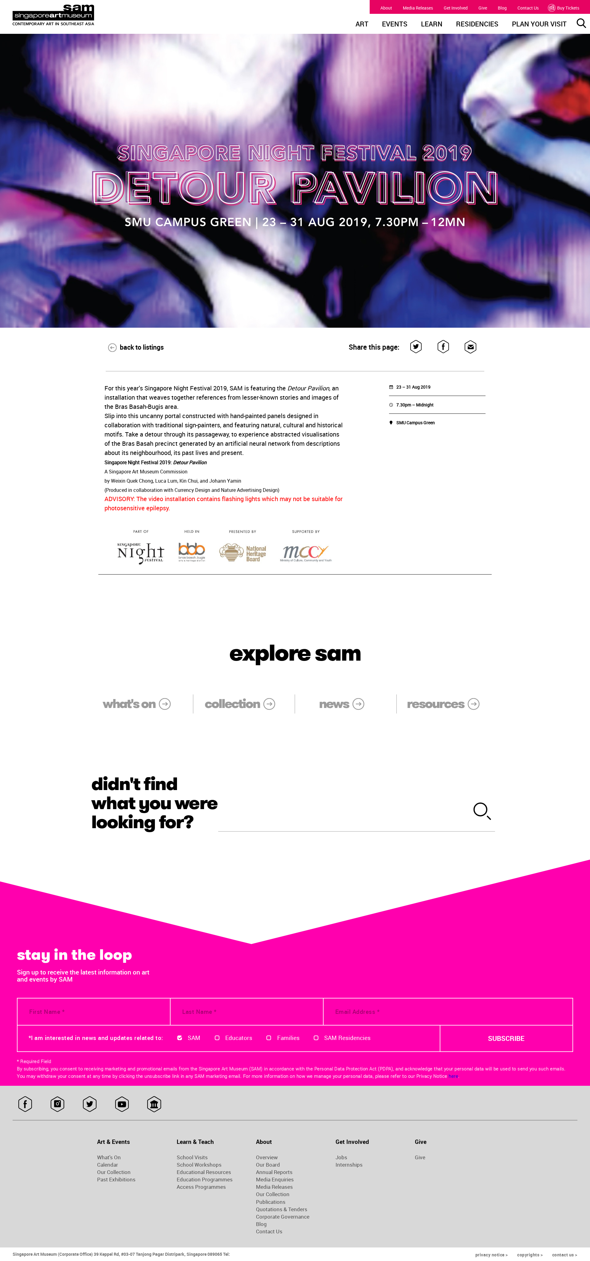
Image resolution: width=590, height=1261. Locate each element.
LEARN (431, 24)
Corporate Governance (282, 1216)
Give (482, 8)
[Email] (470, 347)
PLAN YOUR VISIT (539, 24)
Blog (502, 8)
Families (288, 1038)
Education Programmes (205, 1179)
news (334, 704)
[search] (482, 812)
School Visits (192, 1157)
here (453, 1076)
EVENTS (394, 24)
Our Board (268, 1164)
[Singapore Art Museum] (85, 15)
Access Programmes (201, 1187)
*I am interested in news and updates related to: (96, 1038)
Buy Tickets (568, 8)
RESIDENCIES (477, 24)
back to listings (142, 347)
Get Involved (456, 8)
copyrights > (530, 1255)
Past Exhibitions (116, 1179)
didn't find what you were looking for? (154, 803)
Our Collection (114, 1172)
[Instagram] (57, 1104)
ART (362, 24)
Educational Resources (204, 1172)
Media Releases (418, 8)
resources (435, 704)
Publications (270, 1202)
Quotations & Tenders (281, 1209)
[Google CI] (154, 1104)
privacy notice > (491, 1255)
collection (232, 704)
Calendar (107, 1164)
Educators (238, 1038)
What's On (109, 1157)
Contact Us (528, 8)
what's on (129, 704)
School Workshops (199, 1164)
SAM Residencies (347, 1038)
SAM (194, 1038)
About (386, 8)
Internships (349, 1164)
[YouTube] (122, 1104)
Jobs (341, 1157)
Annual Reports (274, 1172)
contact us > (564, 1255)
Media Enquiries (275, 1179)
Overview (267, 1157)
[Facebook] (443, 347)
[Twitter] (416, 347)
